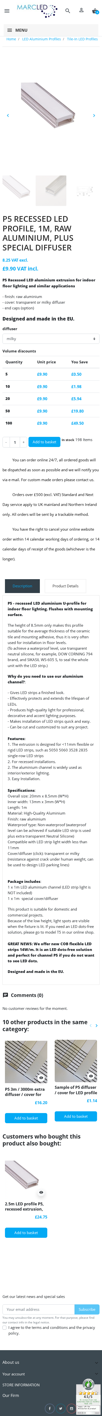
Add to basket (44, 442)
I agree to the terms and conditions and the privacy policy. (51, 1330)
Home (11, 39)
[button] (67, 10)
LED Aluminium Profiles (41, 39)
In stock (68, 440)
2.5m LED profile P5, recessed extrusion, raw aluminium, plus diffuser (26, 1211)
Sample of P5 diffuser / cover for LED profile (76, 1089)
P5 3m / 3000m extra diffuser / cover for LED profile (25, 1094)
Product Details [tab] (65, 586)
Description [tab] (22, 586)
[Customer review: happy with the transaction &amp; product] (88, 1396)
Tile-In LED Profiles (82, 39)
